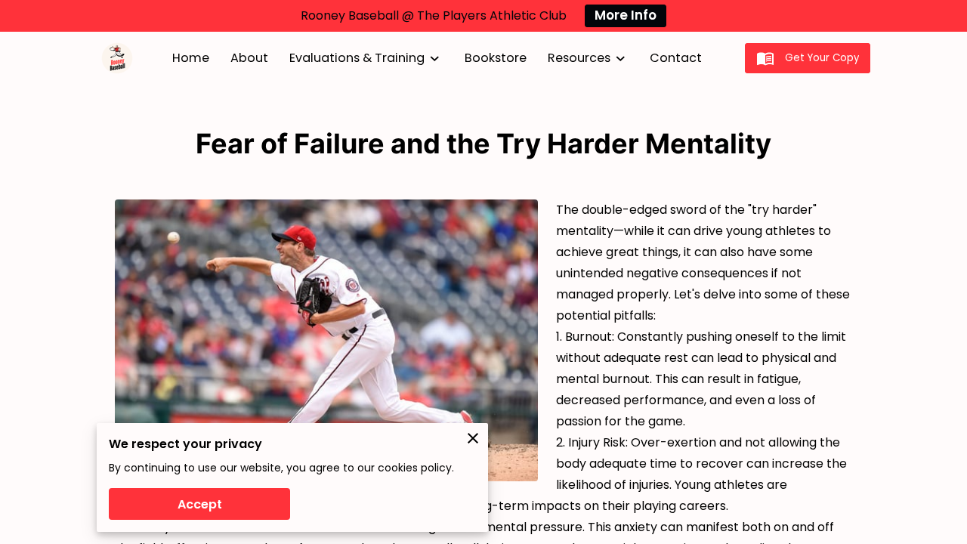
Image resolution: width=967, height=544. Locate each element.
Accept (200, 504)
